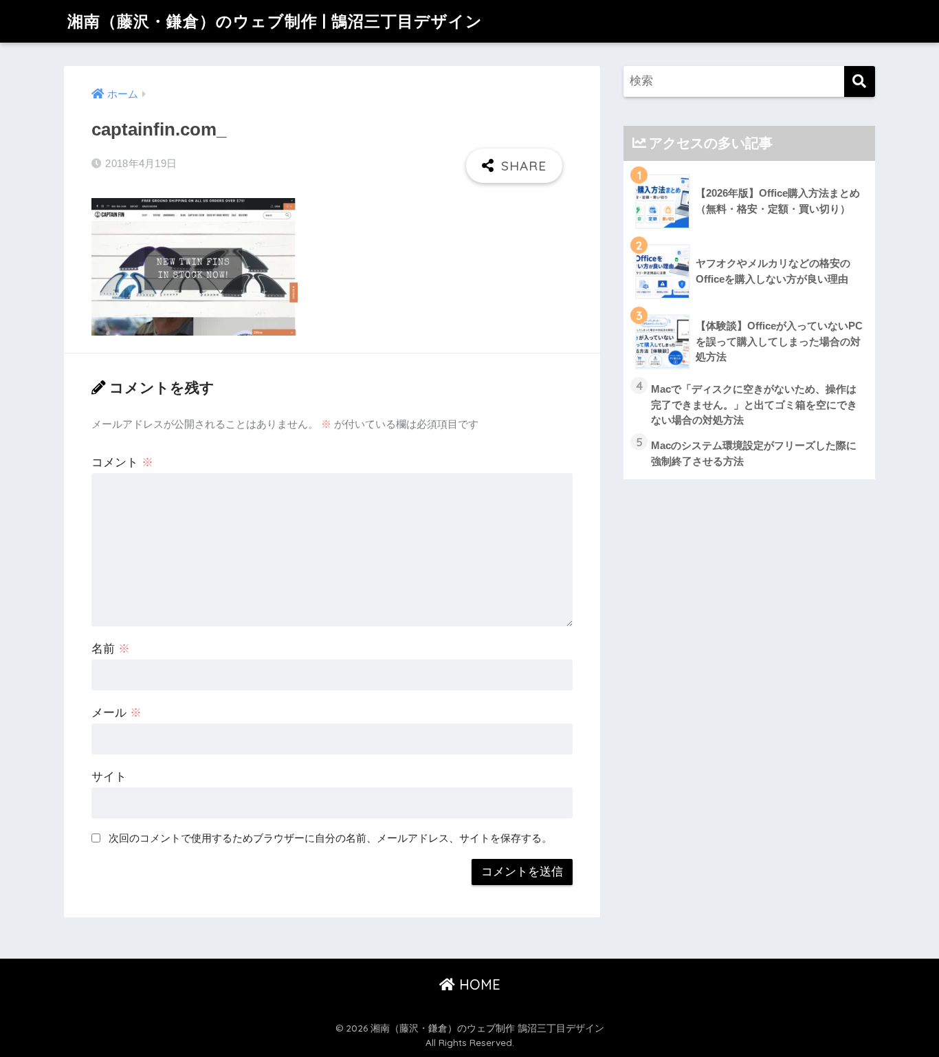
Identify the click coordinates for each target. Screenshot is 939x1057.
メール (116, 712)
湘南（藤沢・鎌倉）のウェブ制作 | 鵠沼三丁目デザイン (275, 21)
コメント (122, 462)
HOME (477, 984)
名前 (110, 648)
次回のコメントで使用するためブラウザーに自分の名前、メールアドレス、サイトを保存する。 (330, 838)
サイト (108, 776)
